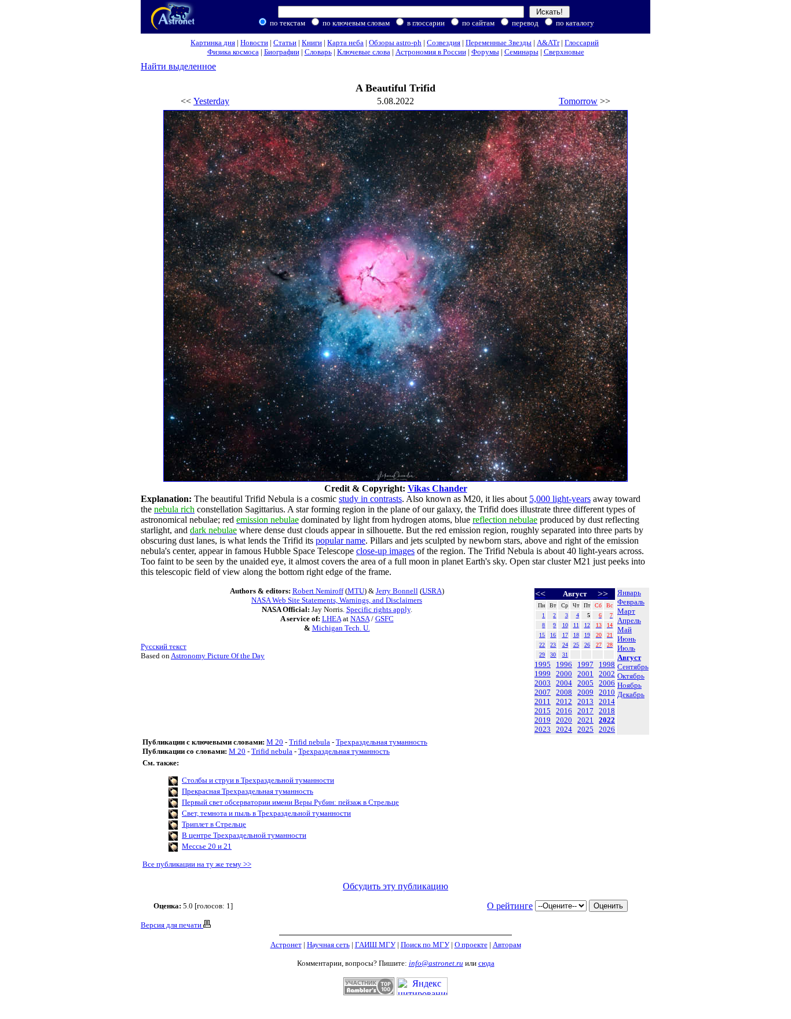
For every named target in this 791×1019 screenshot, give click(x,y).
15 (542, 635)
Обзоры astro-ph (395, 42)
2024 (564, 729)
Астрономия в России (430, 51)
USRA (432, 591)
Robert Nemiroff (317, 591)
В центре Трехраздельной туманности (244, 835)
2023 (542, 729)
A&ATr (548, 42)
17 (565, 635)
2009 (585, 692)
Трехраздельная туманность (381, 742)
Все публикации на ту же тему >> (196, 864)
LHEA (331, 618)
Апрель (629, 620)
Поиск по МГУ (425, 944)
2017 (585, 710)
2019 (542, 720)
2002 (607, 673)
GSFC (384, 618)
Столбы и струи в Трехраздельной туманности (258, 780)
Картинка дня (213, 42)
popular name (340, 540)
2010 (607, 692)
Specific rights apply (378, 609)
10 (565, 625)
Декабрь (630, 694)
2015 (542, 710)
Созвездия (443, 42)
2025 (585, 729)
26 (587, 645)
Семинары (521, 51)
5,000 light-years (560, 499)
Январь (629, 592)
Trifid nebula (309, 742)
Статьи (284, 42)
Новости (254, 42)
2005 (585, 683)
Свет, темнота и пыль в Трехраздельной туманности (266, 813)
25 (576, 645)
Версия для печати (172, 925)
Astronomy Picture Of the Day (218, 655)
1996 (564, 664)
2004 (564, 683)
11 (576, 625)
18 (576, 635)
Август (629, 657)
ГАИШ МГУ (375, 944)
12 (587, 625)
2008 (564, 692)
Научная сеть (328, 944)
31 (565, 654)
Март (626, 611)
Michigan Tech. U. (341, 628)
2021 (585, 720)
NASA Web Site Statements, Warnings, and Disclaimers (336, 600)
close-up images (385, 551)
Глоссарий (582, 42)
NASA (359, 618)
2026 (607, 729)
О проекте (471, 944)
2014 (607, 701)
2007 (542, 692)
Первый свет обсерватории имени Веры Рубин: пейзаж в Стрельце (290, 802)
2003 (542, 683)
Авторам (507, 944)
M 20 (274, 742)
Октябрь (630, 676)
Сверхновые (564, 51)
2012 (564, 701)
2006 (607, 683)
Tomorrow (578, 101)
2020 (564, 720)
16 (553, 635)
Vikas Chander (437, 488)
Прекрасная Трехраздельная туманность (247, 791)
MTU (355, 591)
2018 (607, 710)
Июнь (626, 639)
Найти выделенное (178, 66)
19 (587, 635)
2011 (542, 701)
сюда (486, 963)
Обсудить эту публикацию (395, 886)
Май (624, 629)
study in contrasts (370, 499)
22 (542, 645)
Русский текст (163, 646)
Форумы (485, 51)
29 (542, 654)
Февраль (630, 602)
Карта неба (345, 42)
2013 (585, 701)
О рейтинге (510, 906)
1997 (585, 664)
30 (553, 654)
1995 (542, 664)
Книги (312, 42)
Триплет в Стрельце (214, 824)
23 (553, 645)
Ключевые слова (363, 51)
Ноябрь (629, 685)
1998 (607, 664)
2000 (564, 673)
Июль (626, 648)
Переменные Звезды (499, 42)
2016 (564, 710)
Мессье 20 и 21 (207, 846)
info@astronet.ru (436, 963)
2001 (585, 673)
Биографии (281, 51)
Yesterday (211, 101)
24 (565, 645)
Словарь (318, 51)
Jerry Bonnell (397, 591)
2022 (607, 720)
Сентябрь (633, 666)
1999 (542, 673)
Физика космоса (233, 51)
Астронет (286, 944)
